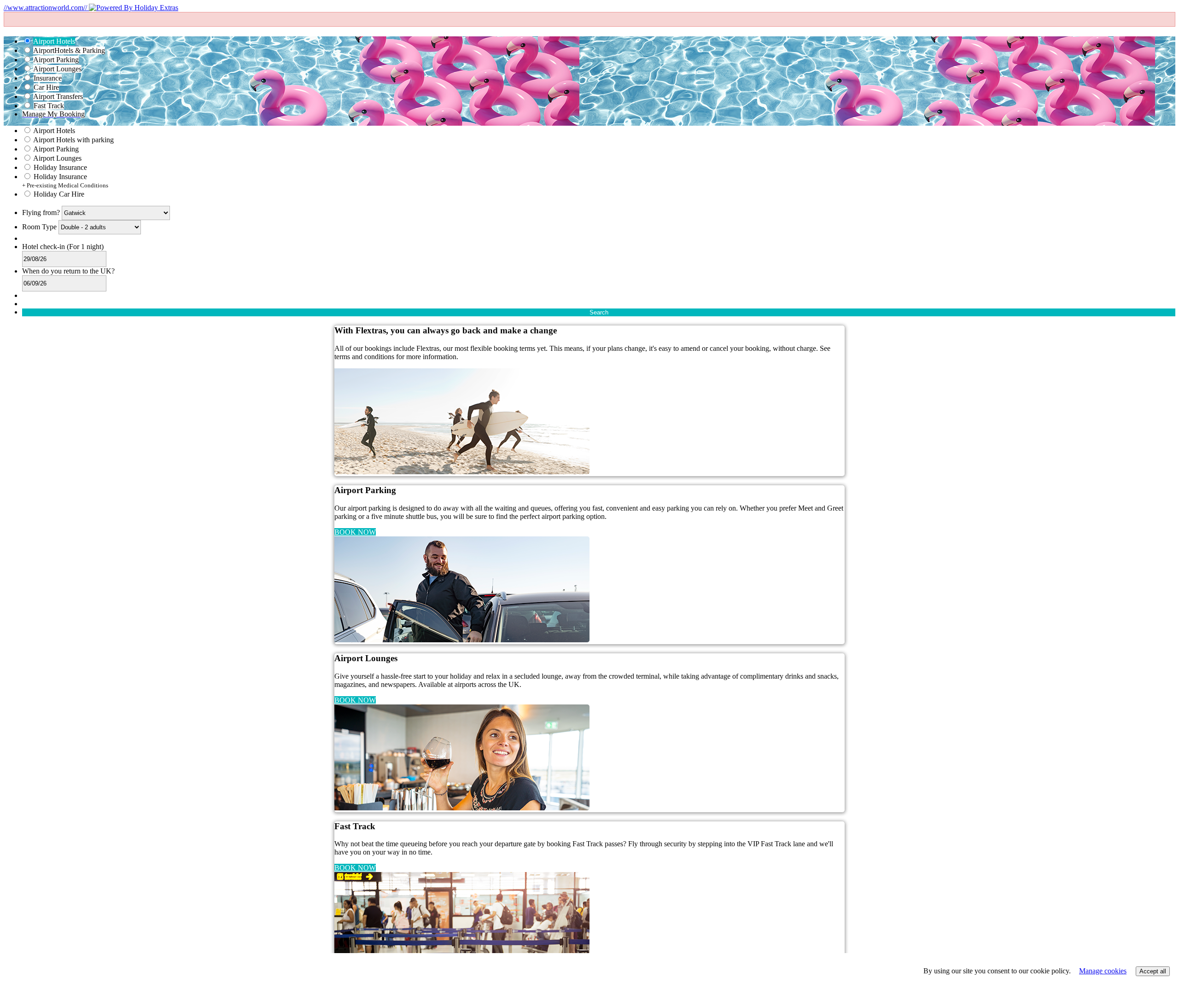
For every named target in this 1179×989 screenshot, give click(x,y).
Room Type (40, 227)
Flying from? (42, 212)
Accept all (1152, 971)
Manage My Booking (53, 114)
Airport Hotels (54, 41)
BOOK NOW (355, 532)
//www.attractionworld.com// (46, 8)
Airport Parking (56, 60)
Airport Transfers (58, 96)
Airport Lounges (57, 69)
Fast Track (49, 106)
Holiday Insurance (60, 167)
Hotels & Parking (69, 50)
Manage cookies (1102, 971)
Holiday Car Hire (59, 194)
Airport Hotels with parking (73, 140)
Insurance (48, 78)
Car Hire (46, 87)
